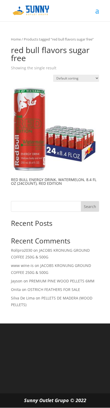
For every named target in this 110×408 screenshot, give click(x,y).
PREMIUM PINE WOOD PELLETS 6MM (62, 280)
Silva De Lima (23, 298)
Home (16, 39)
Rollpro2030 (21, 250)
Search (90, 206)
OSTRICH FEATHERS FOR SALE (54, 289)
